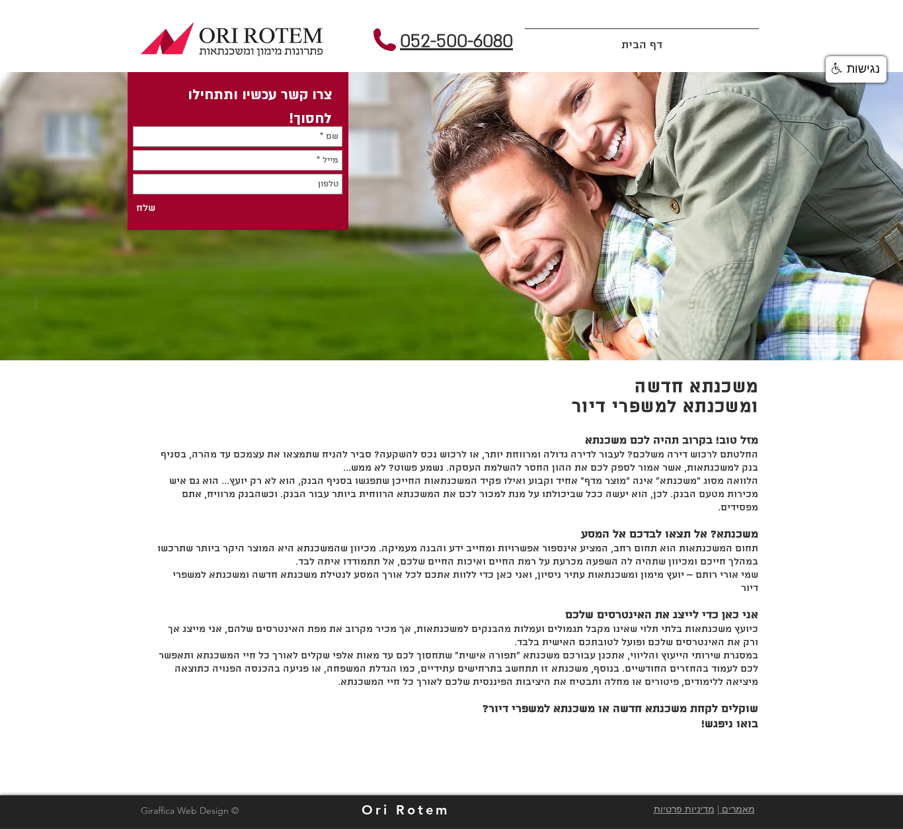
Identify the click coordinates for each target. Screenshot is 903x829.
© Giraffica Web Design (190, 810)
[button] (856, 69)
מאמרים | (736, 809)
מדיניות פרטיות (684, 809)
